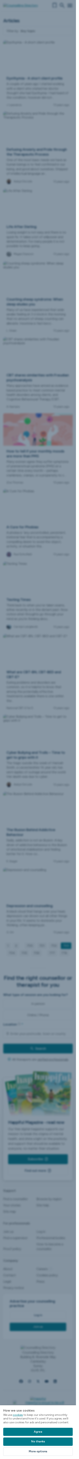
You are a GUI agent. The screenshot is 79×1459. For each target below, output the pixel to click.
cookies (18, 1415)
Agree (38, 1431)
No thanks (38, 1441)
